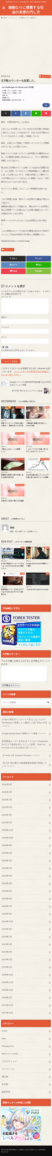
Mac (4, 1038)
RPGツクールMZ (10, 1053)
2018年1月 (7, 997)
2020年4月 (7, 913)
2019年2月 (7, 959)
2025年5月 (7, 807)
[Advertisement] (26, 46)
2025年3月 (7, 814)
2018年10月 (7, 990)
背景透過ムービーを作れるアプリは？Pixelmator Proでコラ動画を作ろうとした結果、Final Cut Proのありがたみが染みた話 (25, 744)
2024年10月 (7, 837)
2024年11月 (7, 830)
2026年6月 (7, 784)
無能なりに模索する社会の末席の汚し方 (26, 9)
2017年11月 (7, 1005)
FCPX (4, 1031)
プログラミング (9, 1061)
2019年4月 (7, 951)
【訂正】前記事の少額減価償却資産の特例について (24, 764)
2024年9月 (7, 845)
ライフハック (8, 250)
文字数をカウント (10, 685)
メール (5, 327)
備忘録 (5, 1076)
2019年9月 (7, 929)
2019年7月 (7, 936)
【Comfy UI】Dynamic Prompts (21, 755)
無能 (12, 527)
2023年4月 (7, 875)
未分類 (5, 1084)
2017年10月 (7, 1012)
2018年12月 (7, 974)
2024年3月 (7, 860)
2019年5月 (7, 944)
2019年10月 (7, 921)
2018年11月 (7, 982)
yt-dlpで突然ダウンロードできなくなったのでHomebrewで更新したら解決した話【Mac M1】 (25, 722)
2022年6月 (7, 891)
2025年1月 (7, 822)
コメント (6, 297)
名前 (4, 317)
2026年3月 (7, 792)
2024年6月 (7, 853)
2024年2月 (7, 868)
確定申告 (6, 1091)
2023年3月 (7, 883)
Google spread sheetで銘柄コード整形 (24, 733)
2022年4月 (7, 898)
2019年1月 (7, 967)
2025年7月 (7, 799)
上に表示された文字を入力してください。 (19, 350)
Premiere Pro (8, 1046)
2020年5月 (7, 906)
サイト (4, 337)
